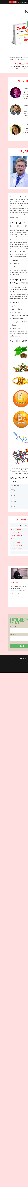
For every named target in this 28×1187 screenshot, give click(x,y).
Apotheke (15, 658)
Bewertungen (23, 658)
